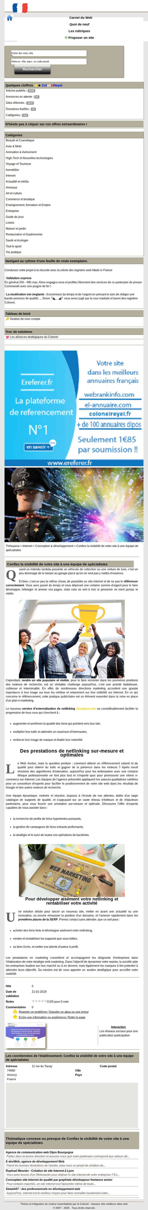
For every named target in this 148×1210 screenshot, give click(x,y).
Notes (10, 1001)
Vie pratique (13, 252)
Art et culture (14, 193)
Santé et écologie (17, 240)
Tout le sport (13, 246)
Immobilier (12, 169)
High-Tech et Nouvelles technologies (29, 158)
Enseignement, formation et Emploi (28, 205)
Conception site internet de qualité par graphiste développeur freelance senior (59, 1179)
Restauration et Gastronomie (24, 234)
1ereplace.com (86, 708)
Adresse (11, 1066)
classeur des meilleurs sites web (109, 1203)
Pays (78, 1074)
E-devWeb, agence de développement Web (35, 1161)
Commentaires (16, 1007)
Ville (78, 1070)
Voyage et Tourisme (18, 163)
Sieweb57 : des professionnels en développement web (43, 1189)
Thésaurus (12, 546)
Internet (10, 175)
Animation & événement (21, 152)
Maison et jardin (16, 228)
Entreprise (12, 210)
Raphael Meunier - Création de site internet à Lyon (40, 1170)
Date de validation (12, 994)
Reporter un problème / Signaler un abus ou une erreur (54, 1011)
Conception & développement (54, 546)
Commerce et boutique (20, 199)
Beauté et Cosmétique (20, 140)
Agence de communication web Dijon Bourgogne (39, 1152)
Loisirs (10, 222)
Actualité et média (17, 181)
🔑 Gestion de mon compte (23, 318)
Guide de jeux (15, 216)
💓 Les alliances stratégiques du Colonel (32, 336)
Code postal (108, 1066)
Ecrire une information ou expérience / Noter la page (52, 1017)
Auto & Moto (13, 146)
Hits (8, 986)
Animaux (11, 187)
